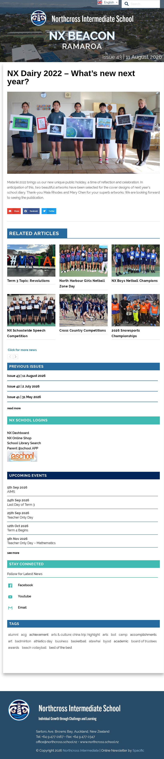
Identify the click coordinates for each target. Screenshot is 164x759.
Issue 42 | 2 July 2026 (23, 386)
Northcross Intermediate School (93, 18)
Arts (105, 635)
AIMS (11, 492)
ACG (24, 635)
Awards (13, 648)
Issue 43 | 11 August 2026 (26, 376)
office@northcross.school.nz (56, 742)
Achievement (38, 635)
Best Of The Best (60, 648)
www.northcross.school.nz (99, 742)
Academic (121, 641)
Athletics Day (43, 641)
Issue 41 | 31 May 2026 (24, 397)
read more (14, 408)
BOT (113, 635)
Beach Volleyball (34, 648)
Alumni (13, 635)
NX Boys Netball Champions (135, 281)
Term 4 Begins (17, 530)
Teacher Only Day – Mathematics (31, 543)
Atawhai (94, 641)
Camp (123, 635)
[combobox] (141, 4)
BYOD (107, 641)
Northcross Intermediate (81, 750)
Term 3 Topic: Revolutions (28, 281)
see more (13, 552)
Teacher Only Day (20, 517)
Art (10, 641)
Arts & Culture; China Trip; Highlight (75, 635)
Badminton (23, 641)
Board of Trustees (144, 641)
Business (61, 641)
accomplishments (143, 635)
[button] (14, 211)
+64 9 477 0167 (53, 737)
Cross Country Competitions (82, 330)
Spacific (138, 750)
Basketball (78, 641)
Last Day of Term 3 (21, 505)
